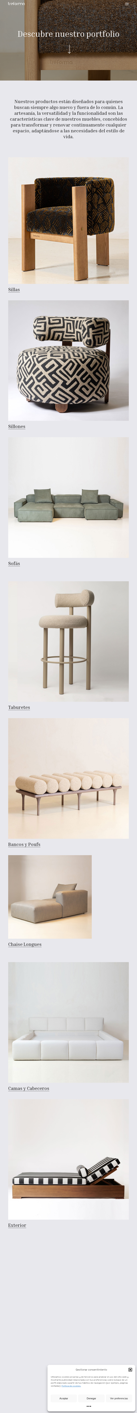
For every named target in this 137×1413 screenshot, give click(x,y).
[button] (130, 1369)
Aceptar (63, 1398)
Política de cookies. (71, 1386)
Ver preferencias (119, 1398)
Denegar (91, 1398)
